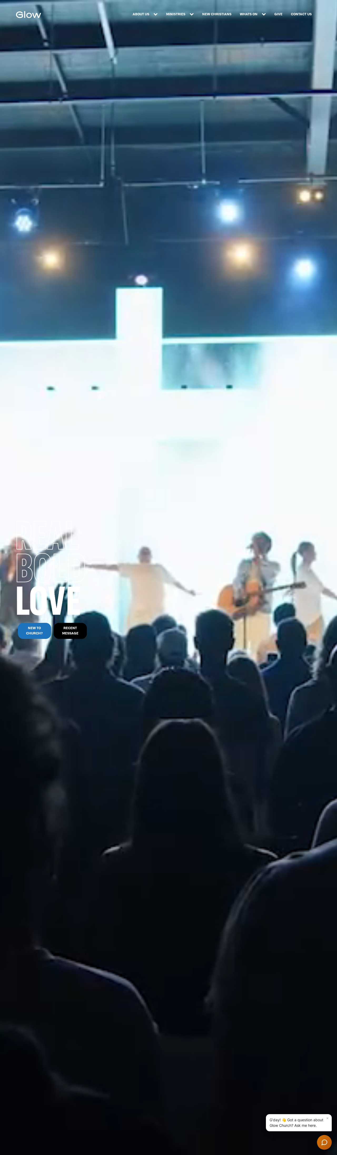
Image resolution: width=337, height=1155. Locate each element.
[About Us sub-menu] (156, 14)
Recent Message (70, 631)
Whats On (248, 14)
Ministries (175, 14)
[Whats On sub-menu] (265, 14)
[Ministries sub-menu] (193, 14)
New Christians (216, 14)
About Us (141, 14)
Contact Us (301, 14)
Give (278, 14)
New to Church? (34, 631)
